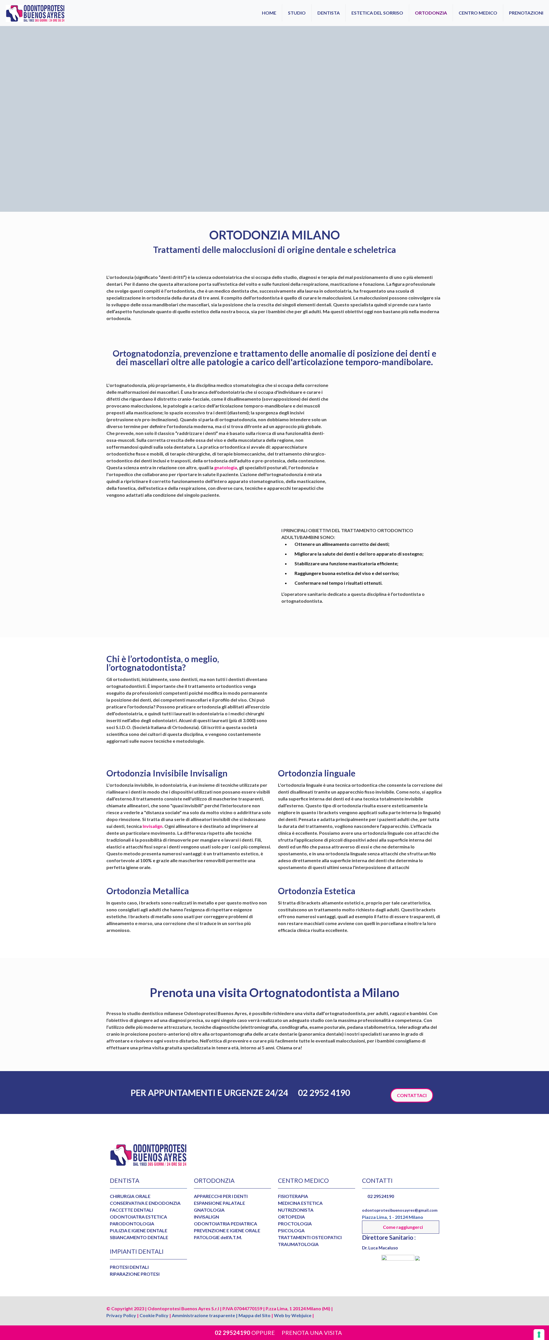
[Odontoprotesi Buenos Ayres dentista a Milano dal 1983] (35, 13)
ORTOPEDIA (291, 1216)
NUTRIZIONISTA (295, 1210)
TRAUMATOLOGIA (298, 1244)
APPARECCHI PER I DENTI (221, 1196)
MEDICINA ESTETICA (300, 1203)
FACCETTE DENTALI (131, 1210)
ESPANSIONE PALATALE (219, 1203)
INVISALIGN (206, 1216)
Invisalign (152, 826)
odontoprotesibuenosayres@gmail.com (399, 1210)
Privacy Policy (121, 1315)
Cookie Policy (154, 1315)
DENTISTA (124, 1180)
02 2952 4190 (323, 1092)
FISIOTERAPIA (293, 1196)
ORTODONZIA (214, 1180)
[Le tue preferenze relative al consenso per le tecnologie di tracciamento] (539, 1334)
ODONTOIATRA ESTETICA (138, 1216)
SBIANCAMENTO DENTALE (139, 1237)
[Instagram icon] (422, 1308)
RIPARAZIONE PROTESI (135, 1274)
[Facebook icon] (413, 1308)
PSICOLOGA (291, 1230)
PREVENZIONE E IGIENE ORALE (227, 1230)
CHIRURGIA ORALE (130, 1196)
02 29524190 (232, 1332)
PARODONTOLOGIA (132, 1223)
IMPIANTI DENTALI (137, 1251)
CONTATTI (377, 1180)
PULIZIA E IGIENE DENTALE (138, 1230)
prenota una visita (312, 1332)
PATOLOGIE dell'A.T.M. (218, 1237)
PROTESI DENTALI (129, 1267)
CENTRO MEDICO (303, 1180)
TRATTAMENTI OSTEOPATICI (310, 1237)
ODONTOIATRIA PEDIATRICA (225, 1223)
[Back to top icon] (437, 1309)
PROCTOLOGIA (295, 1223)
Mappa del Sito (254, 1315)
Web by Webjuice (292, 1315)
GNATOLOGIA (209, 1210)
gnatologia (225, 467)
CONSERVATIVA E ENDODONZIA (145, 1203)
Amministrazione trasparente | (204, 1315)
